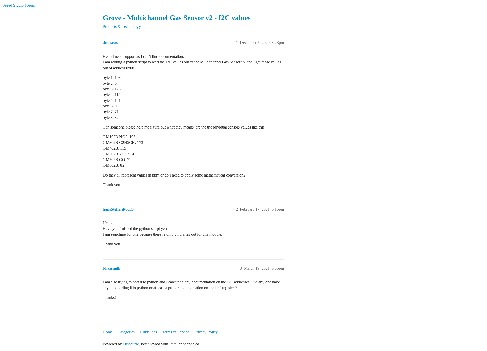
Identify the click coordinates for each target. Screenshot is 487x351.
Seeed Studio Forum (19, 5)
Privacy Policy (206, 332)
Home (108, 332)
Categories (126, 332)
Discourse (131, 344)
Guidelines (148, 332)
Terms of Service (175, 332)
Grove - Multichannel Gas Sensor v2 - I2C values (177, 18)
